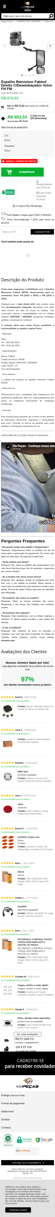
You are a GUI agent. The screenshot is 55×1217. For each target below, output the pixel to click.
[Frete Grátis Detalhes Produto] (45, 196)
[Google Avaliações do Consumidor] (27, 1151)
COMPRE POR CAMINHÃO (29, 21)
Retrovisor (49, 21)
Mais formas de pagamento (14, 127)
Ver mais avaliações (27, 1034)
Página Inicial (7, 21)
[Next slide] (50, 46)
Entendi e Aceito (18, 1210)
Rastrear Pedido (18, 1095)
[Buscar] (51, 15)
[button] (22, 75)
